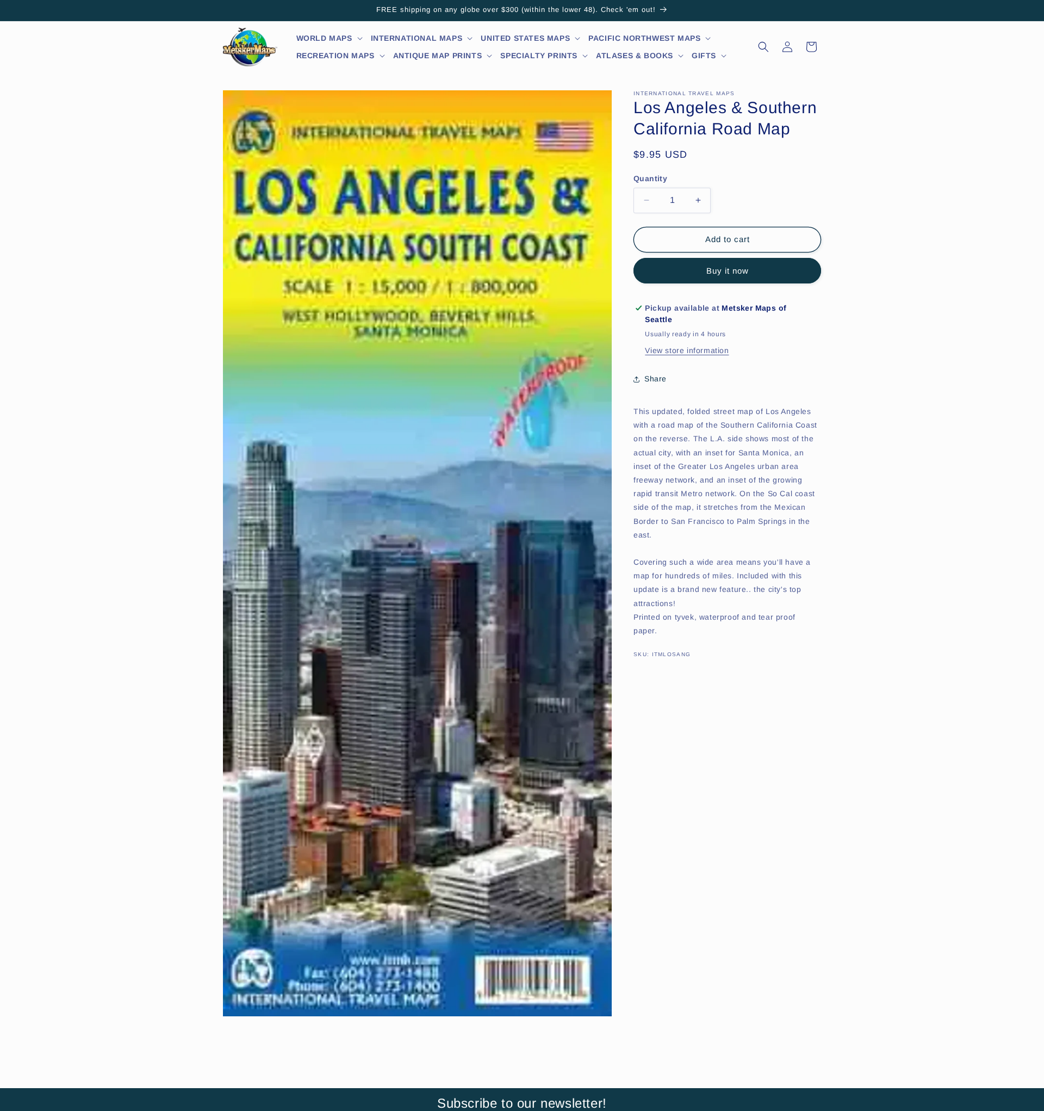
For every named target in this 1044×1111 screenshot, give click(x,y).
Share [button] (655, 378)
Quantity (650, 178)
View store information (687, 350)
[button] (330, 38)
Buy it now (727, 270)
